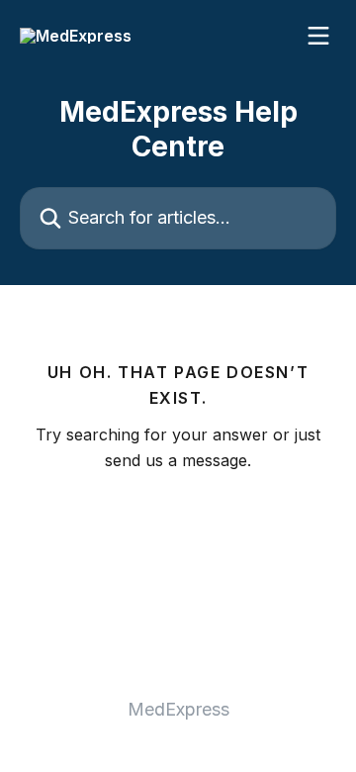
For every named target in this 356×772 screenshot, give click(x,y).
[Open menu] (318, 36)
